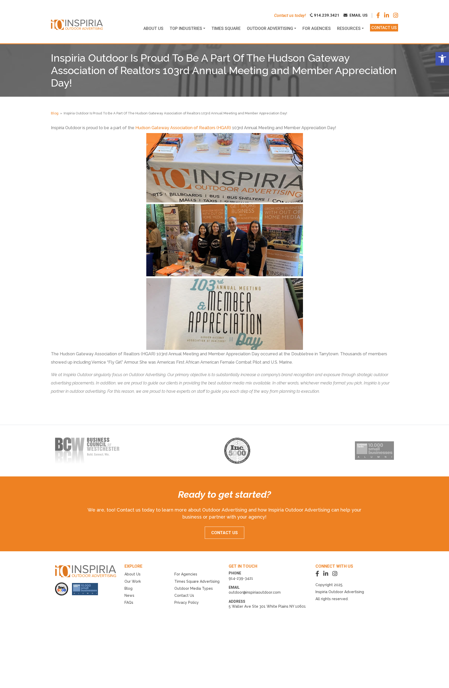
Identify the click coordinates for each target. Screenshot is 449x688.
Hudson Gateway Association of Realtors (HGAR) (183, 127)
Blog (54, 113)
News (129, 595)
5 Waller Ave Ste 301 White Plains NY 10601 (267, 606)
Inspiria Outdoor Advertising (339, 592)
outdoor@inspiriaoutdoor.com (255, 592)
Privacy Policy (186, 602)
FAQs (128, 602)
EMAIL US (358, 15)
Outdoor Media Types (193, 588)
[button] (442, 58)
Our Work (132, 581)
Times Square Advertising (197, 581)
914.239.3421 (326, 15)
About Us (132, 574)
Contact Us (184, 595)
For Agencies (185, 574)
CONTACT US (224, 532)
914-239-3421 (241, 578)
